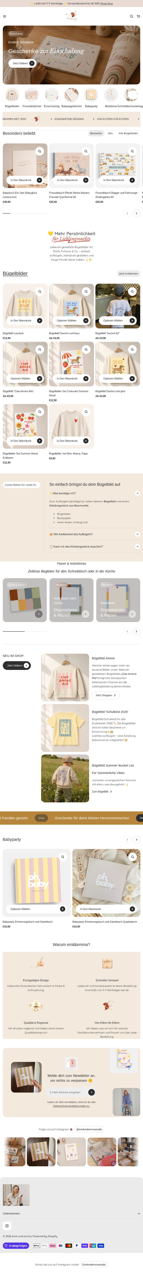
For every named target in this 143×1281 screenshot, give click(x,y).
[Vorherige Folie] (127, 213)
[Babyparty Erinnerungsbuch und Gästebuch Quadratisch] (106, 883)
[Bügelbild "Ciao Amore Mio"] (25, 364)
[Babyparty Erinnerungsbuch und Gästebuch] (37, 883)
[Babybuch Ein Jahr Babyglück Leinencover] (25, 165)
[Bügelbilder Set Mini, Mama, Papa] (71, 426)
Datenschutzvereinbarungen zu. (71, 1105)
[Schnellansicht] (39, 151)
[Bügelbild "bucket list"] (117, 306)
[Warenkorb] (138, 16)
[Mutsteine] (111, 98)
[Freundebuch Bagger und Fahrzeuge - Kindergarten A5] (118, 165)
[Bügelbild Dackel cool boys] (71, 306)
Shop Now (106, 3)
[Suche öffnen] (131, 16)
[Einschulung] (51, 98)
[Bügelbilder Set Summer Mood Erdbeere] (25, 426)
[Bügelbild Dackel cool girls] (117, 364)
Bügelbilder (15, 273)
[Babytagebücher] (71, 98)
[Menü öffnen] (4, 16)
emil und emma (21, 1236)
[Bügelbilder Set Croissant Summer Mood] (71, 364)
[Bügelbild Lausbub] (25, 306)
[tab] (96, 133)
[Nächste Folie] (136, 213)
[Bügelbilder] (12, 98)
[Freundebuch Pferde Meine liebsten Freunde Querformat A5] (71, 165)
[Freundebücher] (31, 98)
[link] (39, 614)
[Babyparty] (91, 98)
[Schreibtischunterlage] (130, 98)
